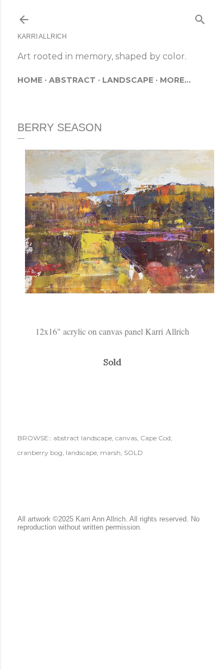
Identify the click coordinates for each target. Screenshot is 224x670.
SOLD (133, 452)
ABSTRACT (72, 80)
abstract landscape (82, 438)
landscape (81, 452)
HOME (29, 80)
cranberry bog (40, 452)
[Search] (200, 17)
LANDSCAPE (127, 80)
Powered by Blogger (121, 592)
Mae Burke (141, 612)
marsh (110, 452)
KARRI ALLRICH (42, 36)
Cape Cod (155, 438)
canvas (126, 438)
